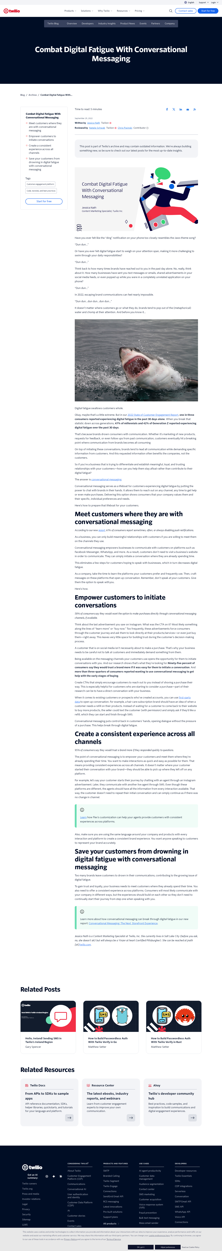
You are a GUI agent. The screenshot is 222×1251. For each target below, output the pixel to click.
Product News (127, 23)
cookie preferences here (159, 1235)
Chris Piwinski (125, 128)
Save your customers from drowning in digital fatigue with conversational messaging (44, 164)
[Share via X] (175, 109)
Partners (155, 23)
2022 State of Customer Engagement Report (153, 414)
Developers (87, 23)
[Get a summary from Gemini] (54, 1176)
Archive (33, 95)
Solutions (86, 11)
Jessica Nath (93, 123)
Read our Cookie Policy (190, 1247)
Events (143, 23)
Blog (22, 95)
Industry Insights (107, 23)
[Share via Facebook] (168, 109)
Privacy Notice (70, 1239)
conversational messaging (106, 479)
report (101, 530)
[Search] (171, 11)
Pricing (138, 11)
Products (69, 11)
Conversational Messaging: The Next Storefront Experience (123, 923)
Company (170, 23)
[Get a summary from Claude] (61, 1176)
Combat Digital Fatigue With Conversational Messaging (43, 116)
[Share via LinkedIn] (182, 109)
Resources (122, 11)
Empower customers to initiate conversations (42, 138)
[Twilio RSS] (195, 109)
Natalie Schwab (97, 128)
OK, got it (140, 1247)
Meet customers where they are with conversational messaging (45, 127)
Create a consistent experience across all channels (41, 149)
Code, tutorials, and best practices (41, 191)
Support (202, 2)
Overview (72, 23)
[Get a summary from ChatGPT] (47, 1176)
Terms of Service (113, 1239)
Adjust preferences (168, 1247)
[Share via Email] (189, 109)
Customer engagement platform (40, 184)
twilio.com (85, 944)
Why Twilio (104, 11)
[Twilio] (12, 11)
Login (213, 2)
